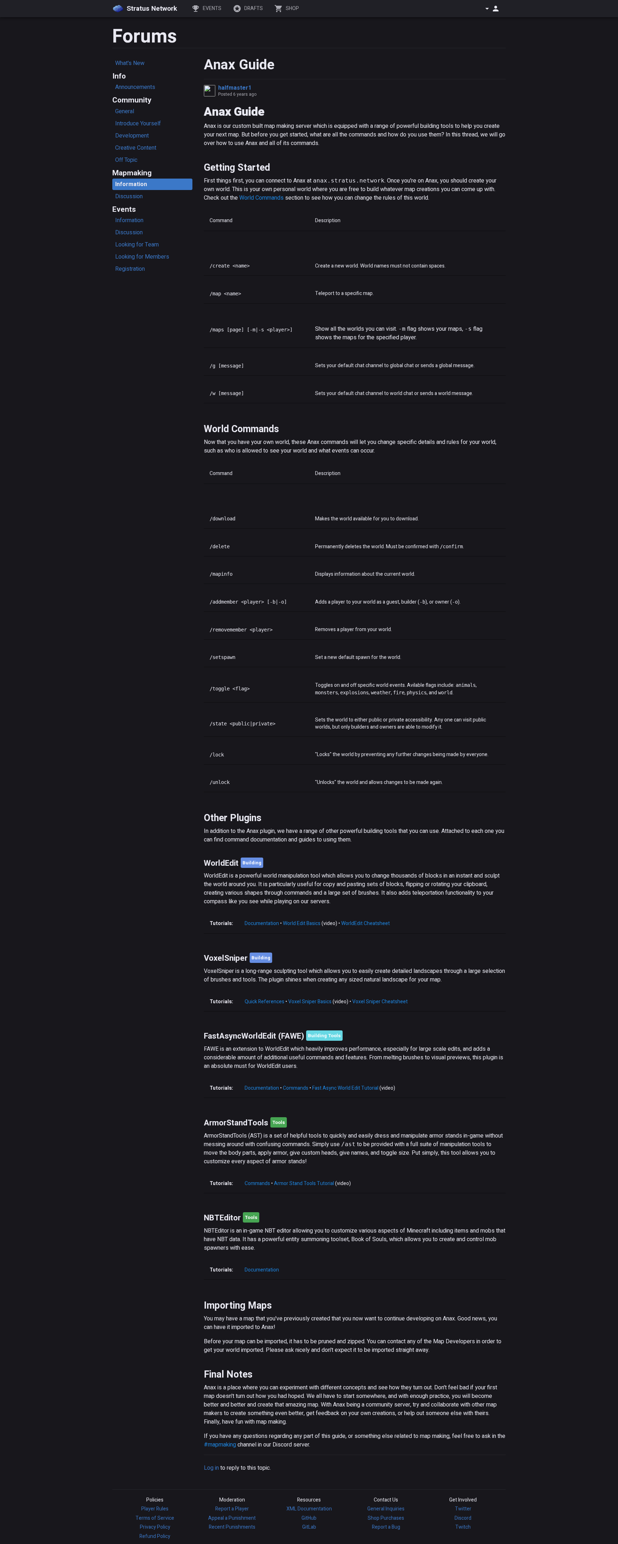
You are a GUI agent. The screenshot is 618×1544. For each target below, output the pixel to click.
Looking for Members (142, 257)
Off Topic (126, 160)
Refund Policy (154, 1536)
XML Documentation (309, 1509)
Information (131, 184)
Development (132, 135)
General (124, 111)
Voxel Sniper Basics (310, 1001)
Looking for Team (137, 244)
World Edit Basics (301, 923)
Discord (463, 1518)
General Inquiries (385, 1509)
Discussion (129, 196)
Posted (237, 94)
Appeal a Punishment (232, 1518)
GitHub (309, 1518)
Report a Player (232, 1509)
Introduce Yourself (138, 123)
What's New (129, 63)
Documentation (262, 923)
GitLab (309, 1527)
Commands (295, 1088)
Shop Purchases (386, 1518)
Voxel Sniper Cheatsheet (380, 1001)
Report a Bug (386, 1527)
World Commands (261, 198)
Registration (130, 269)
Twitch (463, 1527)
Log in (211, 1468)
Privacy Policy (155, 1527)
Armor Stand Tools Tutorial (304, 1183)
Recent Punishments (232, 1527)
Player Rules (154, 1509)
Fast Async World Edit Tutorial (345, 1088)
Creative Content (135, 148)
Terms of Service (155, 1518)
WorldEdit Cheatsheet (365, 923)
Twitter (463, 1509)
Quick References (264, 1001)
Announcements (135, 87)
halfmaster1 (234, 88)
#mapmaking (220, 1444)
